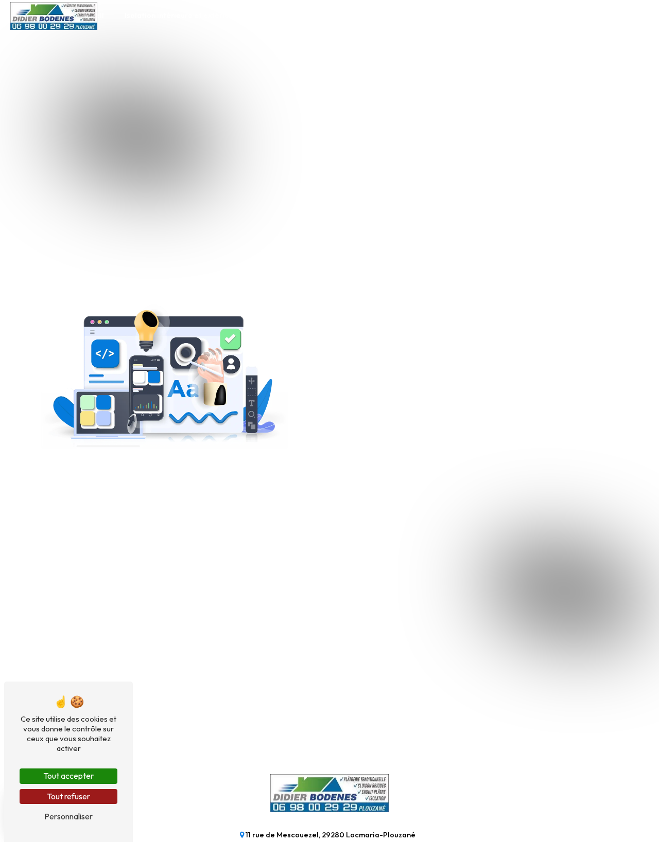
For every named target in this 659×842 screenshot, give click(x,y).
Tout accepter (68, 776)
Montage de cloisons (298, 15)
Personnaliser (68, 816)
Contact (566, 15)
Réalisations (509, 15)
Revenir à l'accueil (374, 448)
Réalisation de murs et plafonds (411, 15)
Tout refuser (68, 796)
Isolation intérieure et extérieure (183, 15)
